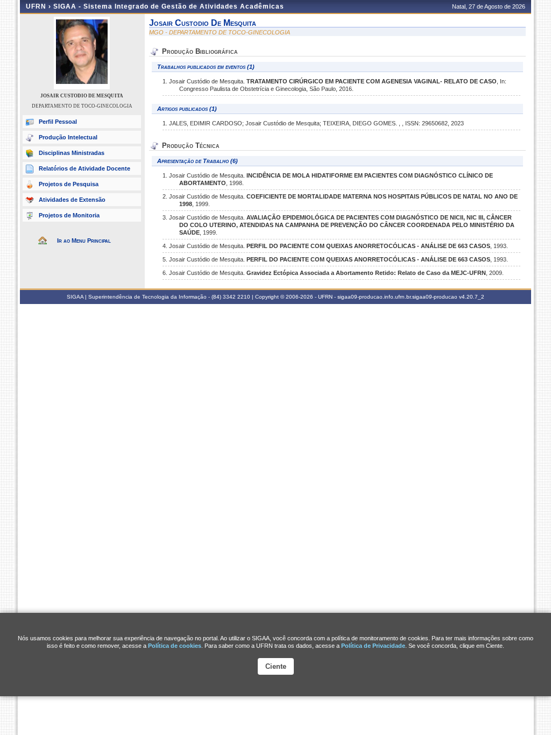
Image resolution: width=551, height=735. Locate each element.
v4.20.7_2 (471, 297)
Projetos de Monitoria (69, 215)
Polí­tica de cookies (174, 645)
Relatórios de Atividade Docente (84, 168)
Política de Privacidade (373, 645)
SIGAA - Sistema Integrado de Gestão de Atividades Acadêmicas (168, 6)
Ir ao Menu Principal (84, 240)
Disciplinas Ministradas (71, 153)
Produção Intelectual (68, 137)
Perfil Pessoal (58, 121)
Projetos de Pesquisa (68, 184)
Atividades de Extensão (72, 199)
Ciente (275, 666)
